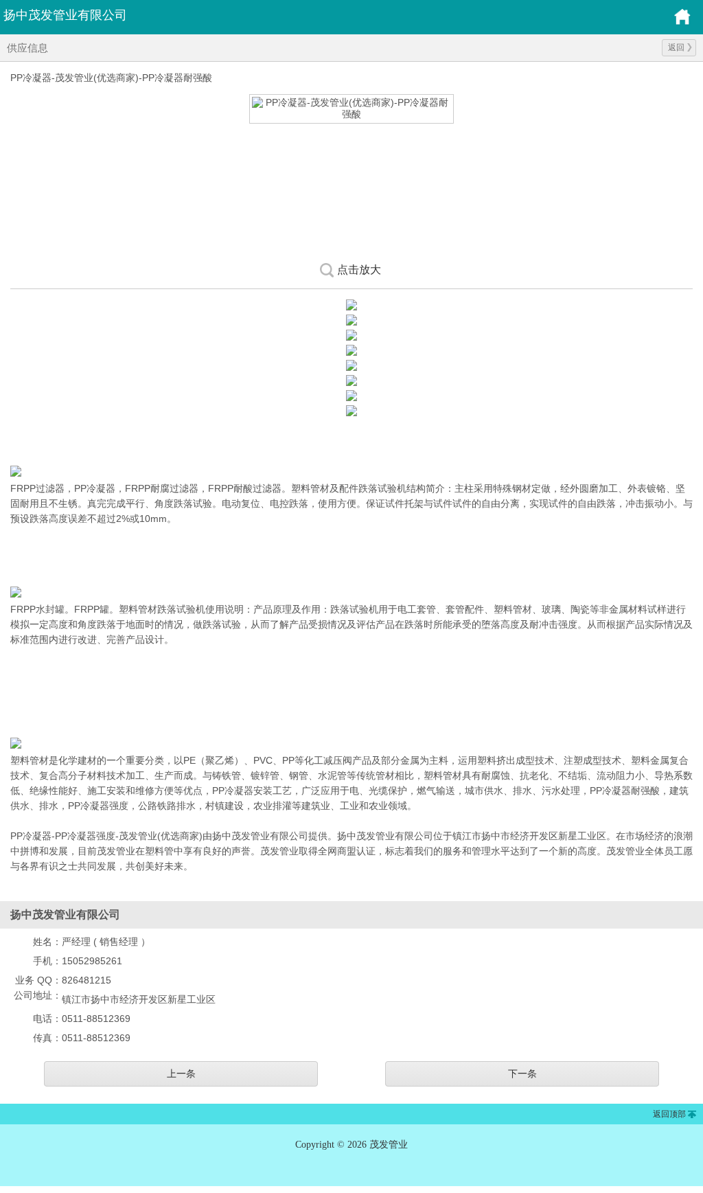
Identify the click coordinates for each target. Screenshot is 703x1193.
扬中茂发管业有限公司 (65, 15)
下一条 (522, 1073)
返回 (676, 47)
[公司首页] (682, 22)
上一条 (181, 1073)
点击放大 (359, 269)
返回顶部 (669, 1114)
